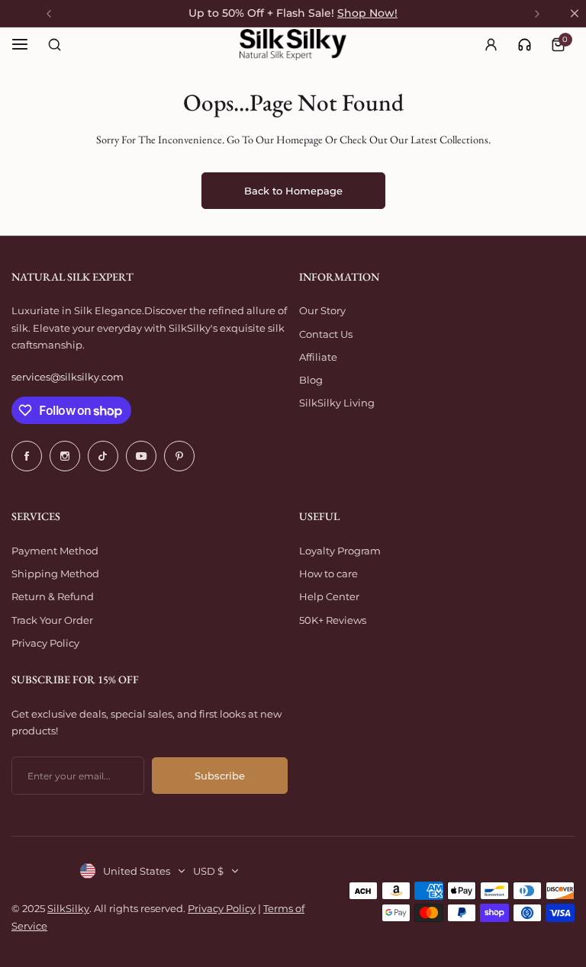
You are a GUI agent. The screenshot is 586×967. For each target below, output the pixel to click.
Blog (311, 380)
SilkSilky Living (337, 403)
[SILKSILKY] (293, 44)
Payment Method (54, 551)
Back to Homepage (293, 191)
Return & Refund (52, 596)
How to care (328, 573)
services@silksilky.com (67, 377)
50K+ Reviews (332, 620)
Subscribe (220, 775)
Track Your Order (52, 620)
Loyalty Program (340, 551)
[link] (524, 44)
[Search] (54, 44)
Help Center (329, 596)
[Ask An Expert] (524, 44)
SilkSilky (68, 908)
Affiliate (318, 357)
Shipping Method (55, 573)
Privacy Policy (45, 643)
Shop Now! (367, 13)
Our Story (322, 310)
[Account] (490, 44)
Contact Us (326, 334)
